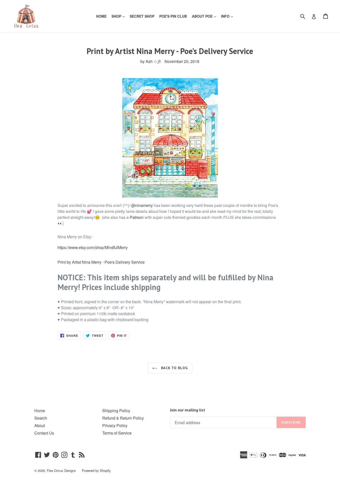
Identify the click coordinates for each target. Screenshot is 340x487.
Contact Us (44, 433)
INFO (228, 16)
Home (39, 410)
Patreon (137, 217)
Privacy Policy (114, 425)
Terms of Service (117, 433)
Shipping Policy (116, 410)
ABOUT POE (205, 16)
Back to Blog (174, 368)
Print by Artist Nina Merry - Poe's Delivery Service (101, 262)
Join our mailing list (187, 410)
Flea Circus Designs (61, 470)
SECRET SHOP (142, 16)
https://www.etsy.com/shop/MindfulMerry (92, 247)
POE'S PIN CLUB (173, 16)
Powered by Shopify (96, 470)
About (39, 425)
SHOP (119, 16)
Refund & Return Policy (123, 418)
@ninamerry (142, 205)
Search (40, 418)
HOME (101, 16)
